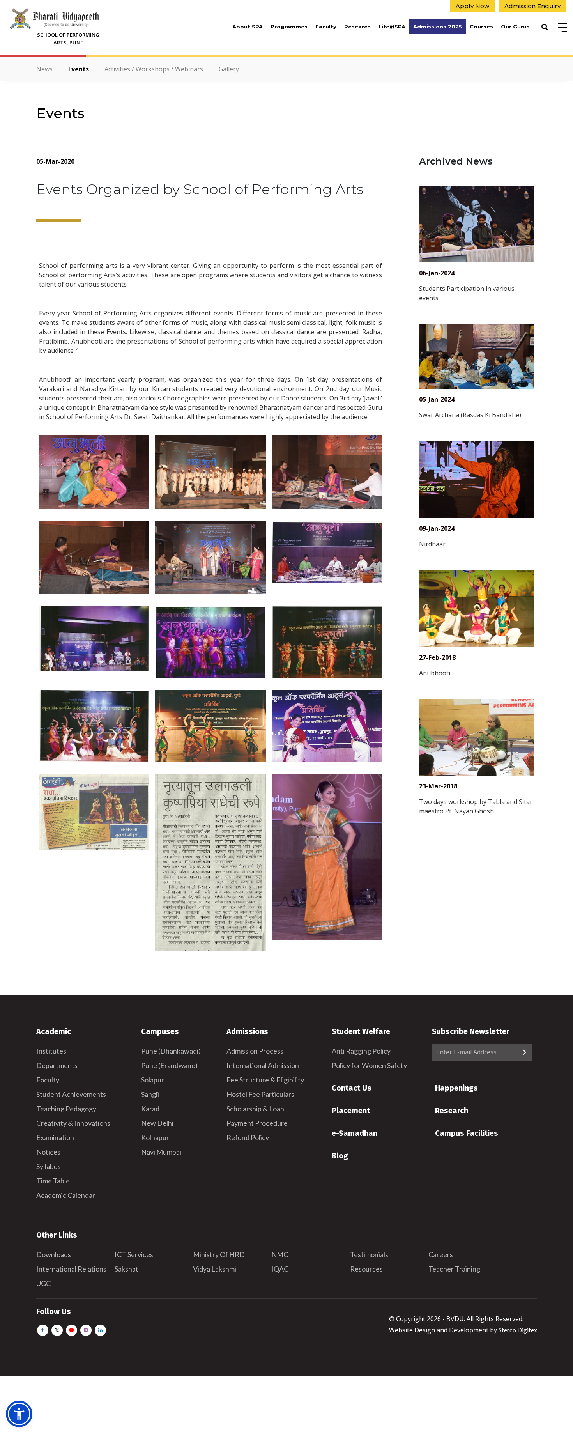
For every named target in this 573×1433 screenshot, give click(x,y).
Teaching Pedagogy (66, 1108)
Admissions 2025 (437, 26)
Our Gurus (515, 26)
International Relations (71, 1269)
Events (78, 69)
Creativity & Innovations (73, 1123)
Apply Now (472, 6)
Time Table (53, 1180)
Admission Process (254, 1051)
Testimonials (369, 1254)
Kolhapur (155, 1137)
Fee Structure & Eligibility (265, 1079)
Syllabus (48, 1166)
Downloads (53, 1254)
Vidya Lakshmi (214, 1269)
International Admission (262, 1065)
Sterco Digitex (518, 1330)
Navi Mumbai (161, 1152)
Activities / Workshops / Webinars (153, 69)
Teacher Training (454, 1269)
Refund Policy (247, 1137)
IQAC (279, 1269)
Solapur (152, 1079)
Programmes (289, 26)
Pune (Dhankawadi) (171, 1051)
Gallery (229, 69)
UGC (43, 1283)
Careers (440, 1254)
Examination (55, 1137)
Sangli (150, 1094)
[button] (19, 1414)
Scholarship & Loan (255, 1108)
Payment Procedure (257, 1123)
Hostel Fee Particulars (260, 1094)
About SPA (247, 26)
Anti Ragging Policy (361, 1051)
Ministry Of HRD (219, 1254)
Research (357, 26)
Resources (366, 1269)
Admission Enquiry (532, 6)
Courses (481, 26)
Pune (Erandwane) (169, 1065)
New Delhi (157, 1123)
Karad (150, 1108)
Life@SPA (391, 26)
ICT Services (134, 1254)
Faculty (325, 26)
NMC (279, 1254)
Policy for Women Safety (369, 1065)
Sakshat (126, 1269)
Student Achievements (71, 1094)
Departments (57, 1065)
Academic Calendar (65, 1195)
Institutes (51, 1051)
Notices (48, 1152)
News (44, 69)
